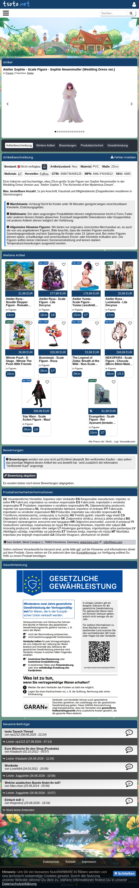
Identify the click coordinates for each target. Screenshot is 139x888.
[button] (6, 13)
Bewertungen (67, 145)
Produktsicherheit (92, 145)
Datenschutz (51, 861)
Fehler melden (125, 157)
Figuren (9, 73)
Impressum (89, 861)
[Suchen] (131, 13)
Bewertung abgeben (21, 475)
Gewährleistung (118, 145)
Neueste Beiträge (16, 724)
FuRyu (44, 173)
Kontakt (70, 861)
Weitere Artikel (45, 145)
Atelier (30, 73)
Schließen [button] (126, 873)
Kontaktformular (86, 552)
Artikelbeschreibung (19, 145)
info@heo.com (113, 542)
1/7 (20, 173)
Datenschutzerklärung (19, 884)
